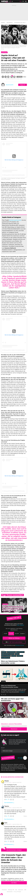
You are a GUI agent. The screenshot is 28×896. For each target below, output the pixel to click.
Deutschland (20, 652)
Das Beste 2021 (6, 657)
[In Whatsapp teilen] (5, 77)
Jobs (16, 889)
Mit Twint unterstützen (15, 642)
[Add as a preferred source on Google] (19, 77)
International (10, 22)
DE (20, 1)
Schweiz (3, 22)
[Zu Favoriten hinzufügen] (14, 77)
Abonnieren (14, 729)
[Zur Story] (14, 869)
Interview (20, 656)
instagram (22, 692)
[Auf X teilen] (3, 694)
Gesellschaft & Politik (8, 654)
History (14, 656)
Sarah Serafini (9, 84)
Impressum (20, 889)
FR (23, 1)
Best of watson (6, 656)
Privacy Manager (17, 891)
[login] (2, 894)
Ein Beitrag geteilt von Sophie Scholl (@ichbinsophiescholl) (14, 175)
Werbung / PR (11, 889)
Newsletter (4, 889)
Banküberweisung (20, 645)
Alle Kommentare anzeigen (14, 850)
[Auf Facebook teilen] (3, 77)
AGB (25, 889)
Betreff (2, 747)
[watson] (4, 1)
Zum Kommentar (8, 802)
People (17, 654)
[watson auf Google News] (24, 77)
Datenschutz (10, 891)
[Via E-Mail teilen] (8, 77)
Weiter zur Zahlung (14, 638)
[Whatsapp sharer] (5, 694)
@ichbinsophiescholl (15, 220)
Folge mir (22, 84)
